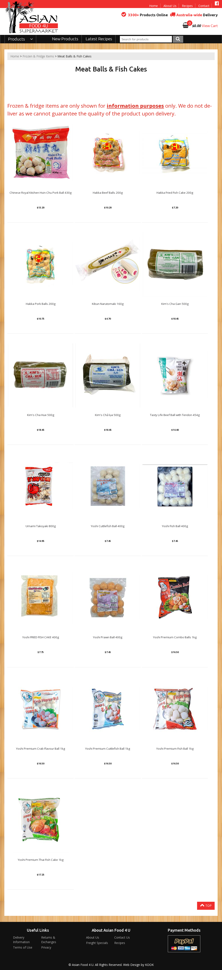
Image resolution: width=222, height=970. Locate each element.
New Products (65, 38)
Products (17, 39)
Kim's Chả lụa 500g (108, 415)
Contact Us (122, 937)
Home (153, 6)
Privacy (46, 947)
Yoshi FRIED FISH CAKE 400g (40, 637)
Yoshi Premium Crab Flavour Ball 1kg (40, 749)
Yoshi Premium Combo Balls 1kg (175, 637)
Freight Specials (97, 943)
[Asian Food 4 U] (31, 17)
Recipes (187, 6)
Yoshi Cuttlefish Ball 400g (107, 526)
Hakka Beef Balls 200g (108, 193)
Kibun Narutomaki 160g (108, 304)
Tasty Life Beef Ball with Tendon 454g (175, 415)
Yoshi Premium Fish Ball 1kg (175, 749)
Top (208, 905)
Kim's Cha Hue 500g (40, 415)
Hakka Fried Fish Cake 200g (175, 193)
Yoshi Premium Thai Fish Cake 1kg (41, 860)
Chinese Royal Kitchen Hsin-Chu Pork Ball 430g (41, 193)
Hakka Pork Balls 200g (41, 304)
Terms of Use (22, 947)
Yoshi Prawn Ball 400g (107, 637)
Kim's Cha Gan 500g (175, 304)
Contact (203, 6)
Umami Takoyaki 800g (41, 526)
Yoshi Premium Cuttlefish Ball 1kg (107, 749)
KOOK (149, 965)
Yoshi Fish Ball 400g (175, 526)
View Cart (210, 25)
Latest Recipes (99, 38)
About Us (169, 6)
